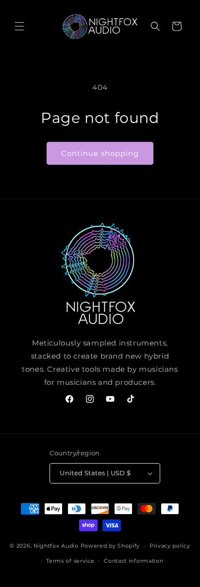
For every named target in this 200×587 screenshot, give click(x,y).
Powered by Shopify (110, 545)
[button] (19, 26)
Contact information (133, 560)
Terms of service (70, 560)
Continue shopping (100, 153)
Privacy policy (170, 545)
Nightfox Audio (56, 545)
